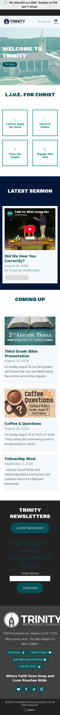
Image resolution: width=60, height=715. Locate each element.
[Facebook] (26, 689)
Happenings (31, 13)
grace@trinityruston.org (28, 659)
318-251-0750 (28, 666)
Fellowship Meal (20, 458)
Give (41, 13)
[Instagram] (41, 689)
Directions (14, 652)
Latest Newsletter (30, 528)
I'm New (20, 13)
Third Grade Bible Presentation (21, 353)
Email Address (30, 573)
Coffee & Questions (23, 423)
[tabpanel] (30, 56)
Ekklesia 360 (30, 710)
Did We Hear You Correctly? (20, 258)
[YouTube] (18, 689)
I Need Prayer (39, 652)
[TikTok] (34, 689)
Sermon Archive (17, 277)
